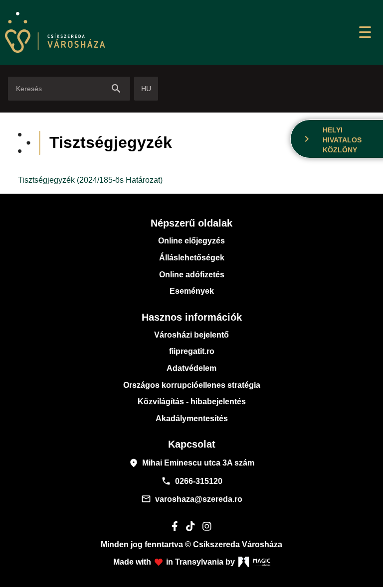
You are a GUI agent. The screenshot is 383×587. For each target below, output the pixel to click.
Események (192, 291)
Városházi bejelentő (191, 335)
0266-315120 (191, 481)
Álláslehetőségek (191, 257)
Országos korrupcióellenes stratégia (191, 385)
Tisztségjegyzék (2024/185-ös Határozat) (90, 180)
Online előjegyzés (191, 240)
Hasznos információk (192, 317)
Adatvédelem (191, 368)
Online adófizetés (191, 274)
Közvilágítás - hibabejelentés (192, 401)
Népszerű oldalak (191, 223)
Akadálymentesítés (192, 418)
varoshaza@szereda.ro (191, 499)
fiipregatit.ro (191, 351)
